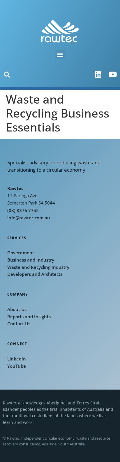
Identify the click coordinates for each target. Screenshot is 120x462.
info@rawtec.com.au (28, 218)
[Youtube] (112, 74)
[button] (60, 54)
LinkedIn (16, 359)
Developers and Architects (34, 274)
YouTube (16, 366)
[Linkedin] (98, 74)
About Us (17, 309)
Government (20, 252)
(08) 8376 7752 (23, 210)
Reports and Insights (29, 316)
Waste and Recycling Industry (38, 267)
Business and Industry (30, 260)
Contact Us (18, 323)
